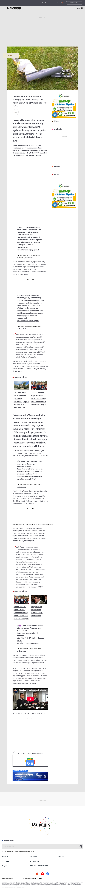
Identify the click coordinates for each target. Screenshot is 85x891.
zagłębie (58, 129)
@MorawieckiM (37, 300)
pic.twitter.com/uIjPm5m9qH (28, 643)
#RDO (40, 476)
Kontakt (61, 856)
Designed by (5, 878)
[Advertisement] (42, 33)
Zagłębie (33, 856)
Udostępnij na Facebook (20, 770)
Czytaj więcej (30, 851)
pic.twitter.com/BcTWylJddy (28, 321)
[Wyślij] (80, 846)
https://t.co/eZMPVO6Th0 (27, 638)
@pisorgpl (33, 303)
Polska (57, 167)
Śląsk (4, 866)
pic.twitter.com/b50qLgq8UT (28, 250)
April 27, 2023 (28, 258)
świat (56, 175)
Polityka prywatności (39, 866)
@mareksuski (22, 305)
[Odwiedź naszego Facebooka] (47, 874)
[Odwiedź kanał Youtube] (42, 874)
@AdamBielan (33, 305)
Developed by (27, 878)
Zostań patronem (74, 2)
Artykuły (10, 55)
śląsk (56, 121)
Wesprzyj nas (35, 861)
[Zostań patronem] (37, 874)
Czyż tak (5, 861)
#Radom (34, 476)
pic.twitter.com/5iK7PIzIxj (27, 479)
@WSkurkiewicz (23, 308)
